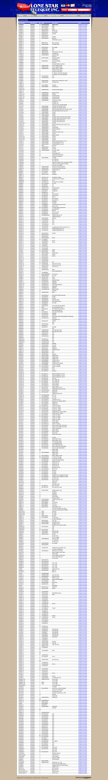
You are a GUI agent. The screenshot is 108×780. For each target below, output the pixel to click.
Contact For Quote (82, 24)
